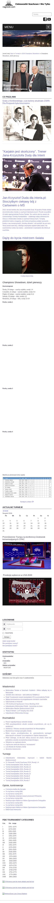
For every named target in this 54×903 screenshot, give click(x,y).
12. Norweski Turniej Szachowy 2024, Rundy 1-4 (22, 762)
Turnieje (17, 53)
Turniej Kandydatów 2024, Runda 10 (18, 774)
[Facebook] (45, 19)
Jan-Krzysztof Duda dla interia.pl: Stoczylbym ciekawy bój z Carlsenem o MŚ (24, 201)
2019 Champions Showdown (30, 53)
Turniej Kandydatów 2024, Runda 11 (18, 771)
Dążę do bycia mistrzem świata (23, 238)
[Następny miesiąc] (8, 511)
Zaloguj (6, 637)
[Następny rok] (6, 511)
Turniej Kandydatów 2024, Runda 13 (18, 767)
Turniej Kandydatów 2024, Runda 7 (18, 780)
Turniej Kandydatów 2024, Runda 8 (18, 778)
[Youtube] (49, 19)
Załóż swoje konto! (9, 641)
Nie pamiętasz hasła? (10, 646)
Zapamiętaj (9, 633)
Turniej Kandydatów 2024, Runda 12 (18, 769)
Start (11, 53)
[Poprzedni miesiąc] (5, 511)
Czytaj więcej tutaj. (27, 276)
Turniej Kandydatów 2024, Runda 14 (18, 765)
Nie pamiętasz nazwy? (10, 643)
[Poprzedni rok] (3, 511)
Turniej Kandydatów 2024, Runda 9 (18, 776)
